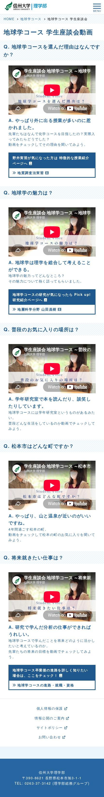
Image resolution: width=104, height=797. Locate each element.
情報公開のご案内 (50, 718)
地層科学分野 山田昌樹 (37, 309)
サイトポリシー (50, 727)
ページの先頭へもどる (54, 752)
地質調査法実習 (30, 172)
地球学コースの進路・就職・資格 (45, 685)
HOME (9, 18)
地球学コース (31, 18)
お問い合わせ (50, 736)
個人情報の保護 (50, 708)
